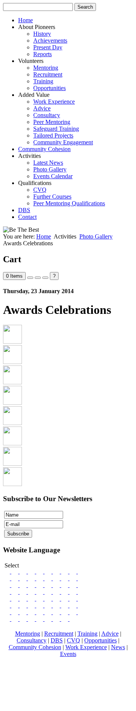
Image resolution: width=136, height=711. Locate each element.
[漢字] (15, 612)
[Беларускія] (81, 585)
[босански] (49, 578)
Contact (27, 217)
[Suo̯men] (65, 571)
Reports (42, 54)
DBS (24, 210)
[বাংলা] (65, 592)
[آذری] (65, 598)
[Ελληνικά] (24, 592)
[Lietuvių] (32, 585)
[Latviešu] (40, 585)
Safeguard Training (56, 128)
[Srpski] (81, 578)
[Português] (57, 592)
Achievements (50, 40)
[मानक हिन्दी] (74, 605)
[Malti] (74, 612)
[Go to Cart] (30, 278)
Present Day (47, 47)
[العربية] (32, 612)
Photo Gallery (49, 169)
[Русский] (7, 585)
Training (43, 81)
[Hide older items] (45, 278)
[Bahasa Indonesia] (65, 605)
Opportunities (49, 88)
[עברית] (81, 605)
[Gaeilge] (7, 578)
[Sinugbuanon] (15, 598)
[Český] (65, 585)
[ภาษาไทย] (24, 605)
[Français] (24, 571)
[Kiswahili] (57, 612)
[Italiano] (40, 592)
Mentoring (45, 67)
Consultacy (46, 115)
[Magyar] (49, 585)
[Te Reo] (32, 619)
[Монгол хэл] (40, 619)
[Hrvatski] (74, 585)
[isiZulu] (73, 619)
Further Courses (52, 196)
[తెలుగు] (7, 619)
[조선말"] (49, 605)
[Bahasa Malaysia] (40, 605)
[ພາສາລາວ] (81, 592)
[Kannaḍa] (81, 612)
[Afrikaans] (65, 612)
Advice (42, 108)
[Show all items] (38, 278)
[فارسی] (32, 605)
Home (25, 20)
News (118, 647)
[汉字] (24, 612)
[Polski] (24, 585)
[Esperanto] (15, 571)
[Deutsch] (15, 578)
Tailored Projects (53, 135)
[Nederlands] (32, 578)
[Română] (15, 585)
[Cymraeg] (81, 571)
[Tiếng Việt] (15, 605)
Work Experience (54, 101)
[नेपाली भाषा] (49, 619)
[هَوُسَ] (15, 619)
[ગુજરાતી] (74, 592)
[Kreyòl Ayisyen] (49, 612)
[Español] (49, 592)
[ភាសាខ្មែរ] (32, 598)
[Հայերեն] (74, 598)
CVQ (39, 190)
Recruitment (47, 74)
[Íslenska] (57, 571)
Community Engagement (63, 142)
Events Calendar (53, 176)
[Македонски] (32, 592)
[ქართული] (57, 598)
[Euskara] (40, 578)
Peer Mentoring (51, 122)
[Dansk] (32, 571)
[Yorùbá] (65, 619)
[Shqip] (15, 592)
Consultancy (31, 640)
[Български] (7, 592)
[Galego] (24, 578)
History (42, 34)
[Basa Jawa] (40, 598)
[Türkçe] (7, 605)
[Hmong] (24, 598)
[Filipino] (7, 612)
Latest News (48, 162)
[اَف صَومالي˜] (57, 619)
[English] (7, 571)
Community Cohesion (44, 149)
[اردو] (81, 598)
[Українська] (57, 578)
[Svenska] (40, 571)
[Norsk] (49, 571)
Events (68, 654)
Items (14, 276)
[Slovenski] (65, 578)
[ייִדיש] (40, 612)
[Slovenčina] (74, 578)
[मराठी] (49, 598)
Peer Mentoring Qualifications (69, 203)
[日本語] (57, 605)
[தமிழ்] (7, 598)
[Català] (74, 571)
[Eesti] (57, 585)
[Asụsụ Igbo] (24, 619)
